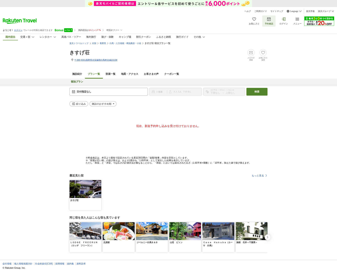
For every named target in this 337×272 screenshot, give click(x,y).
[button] (99, 182)
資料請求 (81, 263)
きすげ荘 (80, 52)
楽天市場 (310, 11)
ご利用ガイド (260, 11)
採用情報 (59, 263)
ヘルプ (248, 11)
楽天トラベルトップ (79, 43)
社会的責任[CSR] (44, 263)
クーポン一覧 (171, 74)
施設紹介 (77, 74)
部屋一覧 (110, 74)
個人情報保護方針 (23, 263)
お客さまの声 (151, 74)
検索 (257, 91)
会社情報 (7, 263)
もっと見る (258, 175)
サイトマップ (276, 11)
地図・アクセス (129, 74)
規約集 (70, 263)
